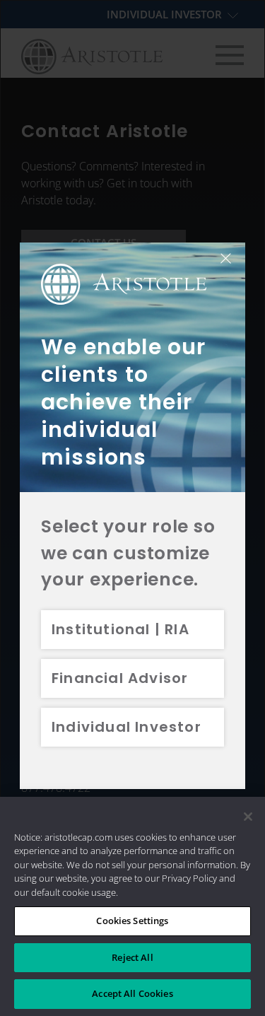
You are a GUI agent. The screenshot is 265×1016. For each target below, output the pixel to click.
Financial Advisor (120, 678)
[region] (132, 906)
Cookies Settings (132, 920)
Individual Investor (126, 727)
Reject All (132, 957)
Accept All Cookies (132, 993)
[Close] (248, 816)
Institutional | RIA (120, 629)
